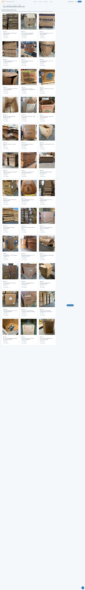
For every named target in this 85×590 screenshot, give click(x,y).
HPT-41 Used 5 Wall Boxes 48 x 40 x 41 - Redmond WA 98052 (47, 34)
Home (4, 5)
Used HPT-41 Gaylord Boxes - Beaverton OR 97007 (47, 89)
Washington (15, 5)
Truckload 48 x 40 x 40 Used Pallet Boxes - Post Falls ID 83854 (27, 172)
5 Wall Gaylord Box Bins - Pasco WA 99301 (9, 145)
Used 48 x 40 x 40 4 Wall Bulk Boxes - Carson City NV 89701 (28, 283)
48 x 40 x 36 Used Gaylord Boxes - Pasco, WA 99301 (27, 145)
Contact (51, 1)
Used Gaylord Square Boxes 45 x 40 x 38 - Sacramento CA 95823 (10, 311)
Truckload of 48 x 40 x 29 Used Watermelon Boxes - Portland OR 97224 (28, 89)
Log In (76, 1)
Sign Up (79, 1)
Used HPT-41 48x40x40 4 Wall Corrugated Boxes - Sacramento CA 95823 (46, 311)
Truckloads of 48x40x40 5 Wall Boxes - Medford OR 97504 (10, 200)
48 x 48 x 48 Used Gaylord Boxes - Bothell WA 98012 (27, 61)
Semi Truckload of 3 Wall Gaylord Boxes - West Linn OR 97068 (47, 117)
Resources (45, 1)
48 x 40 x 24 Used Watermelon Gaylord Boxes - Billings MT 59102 (10, 339)
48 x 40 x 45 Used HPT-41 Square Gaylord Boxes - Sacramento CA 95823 (28, 311)
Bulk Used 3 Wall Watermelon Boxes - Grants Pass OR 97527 (27, 200)
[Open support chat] (82, 587)
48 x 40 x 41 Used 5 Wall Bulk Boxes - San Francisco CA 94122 (46, 339)
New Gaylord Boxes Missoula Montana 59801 (28, 228)
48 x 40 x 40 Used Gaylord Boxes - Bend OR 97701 (47, 145)
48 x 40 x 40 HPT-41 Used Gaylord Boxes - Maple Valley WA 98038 (27, 34)
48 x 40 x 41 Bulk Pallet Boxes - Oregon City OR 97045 (28, 117)
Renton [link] (20, 5)
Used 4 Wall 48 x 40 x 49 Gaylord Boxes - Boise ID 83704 (10, 256)
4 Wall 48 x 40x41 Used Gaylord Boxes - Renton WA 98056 (10, 34)
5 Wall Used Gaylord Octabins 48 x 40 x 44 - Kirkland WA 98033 (10, 61)
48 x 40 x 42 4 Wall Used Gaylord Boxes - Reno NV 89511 (47, 256)
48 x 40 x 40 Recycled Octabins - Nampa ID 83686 (9, 228)
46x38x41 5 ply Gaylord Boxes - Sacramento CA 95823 (45, 283)
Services (40, 1)
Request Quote (70, 1)
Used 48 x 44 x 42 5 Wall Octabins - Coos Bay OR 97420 (46, 172)
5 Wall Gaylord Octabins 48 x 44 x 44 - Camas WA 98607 (46, 61)
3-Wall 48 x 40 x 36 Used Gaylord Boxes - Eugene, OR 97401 (10, 172)
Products (35, 1)
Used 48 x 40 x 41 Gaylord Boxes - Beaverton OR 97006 (9, 117)
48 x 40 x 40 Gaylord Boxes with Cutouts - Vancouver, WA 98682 (10, 89)
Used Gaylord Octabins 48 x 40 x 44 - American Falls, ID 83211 (28, 256)
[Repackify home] (3, 1)
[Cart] (82, 1)
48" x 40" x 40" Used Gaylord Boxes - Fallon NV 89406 (9, 283)
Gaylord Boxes (9, 5)
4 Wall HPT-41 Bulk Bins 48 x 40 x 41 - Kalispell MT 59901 (46, 200)
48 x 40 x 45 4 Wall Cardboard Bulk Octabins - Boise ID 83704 (46, 228)
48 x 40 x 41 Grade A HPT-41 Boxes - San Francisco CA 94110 (27, 339)
